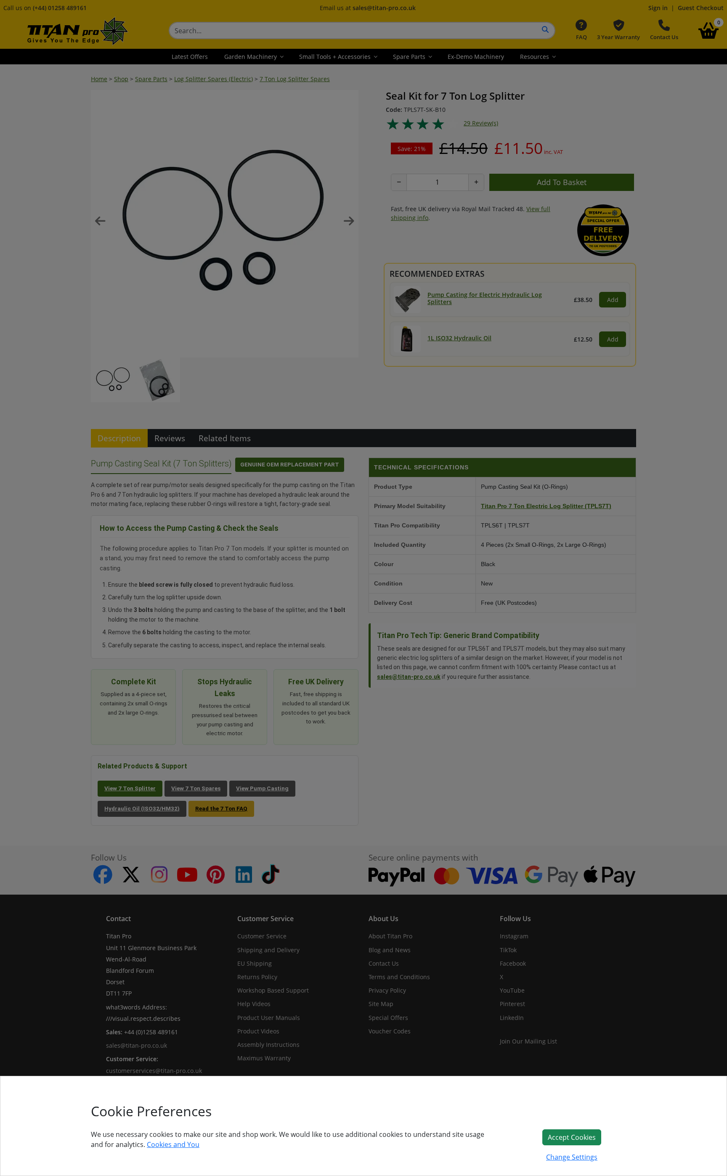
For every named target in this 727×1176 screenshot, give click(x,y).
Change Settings (571, 1157)
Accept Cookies (572, 1137)
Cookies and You (173, 1144)
